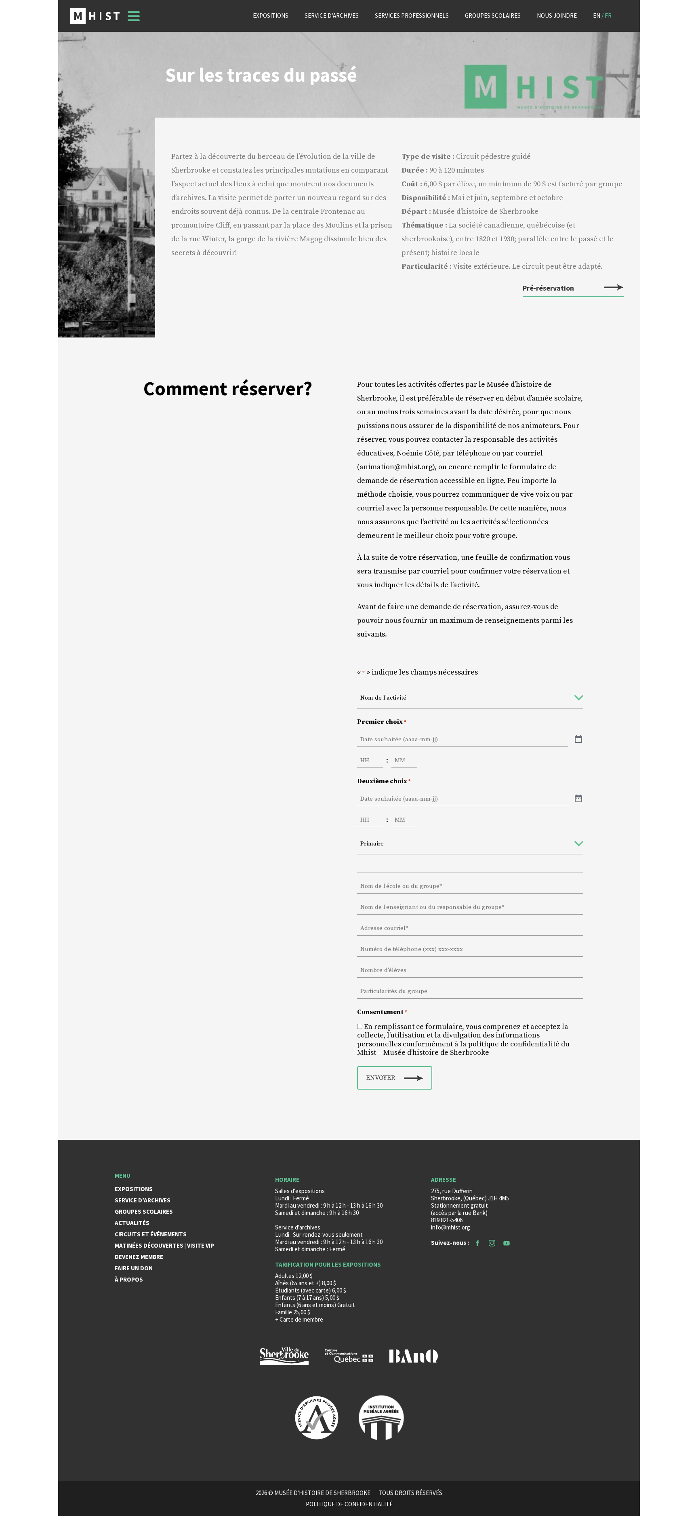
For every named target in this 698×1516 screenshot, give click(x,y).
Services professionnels (412, 15)
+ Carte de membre (299, 1319)
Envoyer (380, 1078)
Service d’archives (332, 15)
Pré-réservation (548, 288)
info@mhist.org (450, 1227)
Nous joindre (557, 15)
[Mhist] (95, 16)
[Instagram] (492, 1242)
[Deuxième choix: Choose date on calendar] (578, 799)
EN (596, 15)
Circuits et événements (151, 1234)
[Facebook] (477, 1242)
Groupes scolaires (493, 15)
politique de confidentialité (513, 1044)
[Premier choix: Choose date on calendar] (578, 739)
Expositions (270, 15)
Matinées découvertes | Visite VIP (164, 1245)
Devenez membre (139, 1257)
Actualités (132, 1223)
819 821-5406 (447, 1220)
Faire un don (134, 1268)
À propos (129, 1279)
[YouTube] (506, 1242)
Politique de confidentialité (349, 1504)
